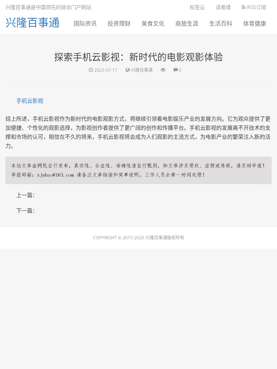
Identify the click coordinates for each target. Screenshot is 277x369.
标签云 (197, 7)
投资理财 (119, 23)
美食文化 (152, 23)
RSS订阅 (256, 7)
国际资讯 (85, 23)
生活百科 (220, 23)
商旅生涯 (186, 23)
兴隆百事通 (32, 22)
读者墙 (223, 7)
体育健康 (254, 23)
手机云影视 (29, 100)
